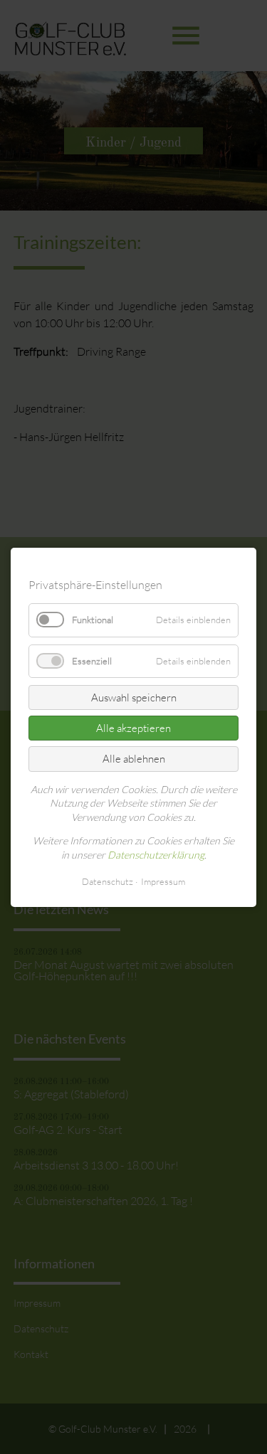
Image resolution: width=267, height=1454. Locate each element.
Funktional (92, 619)
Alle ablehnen (134, 758)
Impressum (163, 880)
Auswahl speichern (134, 697)
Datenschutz (107, 880)
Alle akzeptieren (133, 728)
